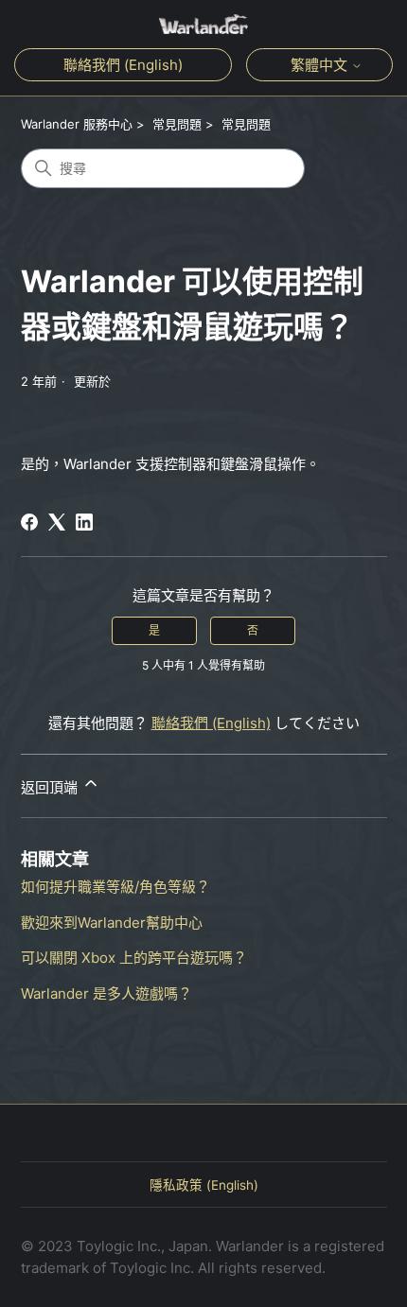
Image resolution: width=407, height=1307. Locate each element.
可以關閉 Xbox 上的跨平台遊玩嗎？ (134, 958)
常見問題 (177, 123)
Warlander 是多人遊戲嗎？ (106, 993)
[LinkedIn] (84, 522)
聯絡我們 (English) (123, 65)
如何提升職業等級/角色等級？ (115, 887)
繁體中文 (321, 65)
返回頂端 (51, 787)
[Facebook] (29, 522)
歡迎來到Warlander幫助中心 (112, 923)
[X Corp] (56, 522)
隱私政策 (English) (204, 1185)
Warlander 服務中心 (77, 123)
